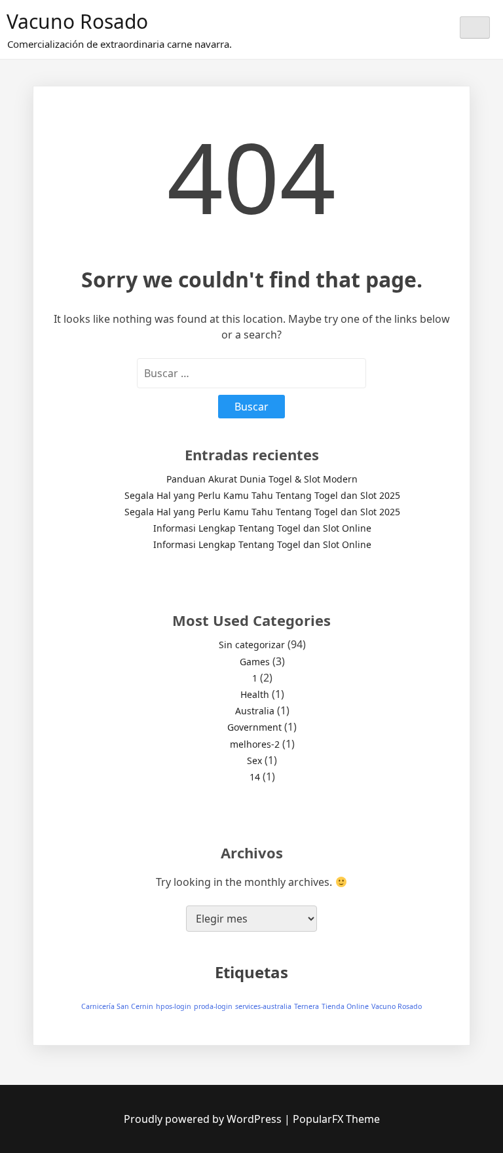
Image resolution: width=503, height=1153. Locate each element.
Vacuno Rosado (77, 21)
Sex (254, 760)
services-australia (263, 1006)
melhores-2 (255, 744)
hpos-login (173, 1006)
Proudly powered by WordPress (204, 1119)
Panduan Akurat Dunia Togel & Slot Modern (262, 479)
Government (254, 727)
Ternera (306, 1006)
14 (255, 777)
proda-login (213, 1006)
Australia (254, 711)
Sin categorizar (252, 644)
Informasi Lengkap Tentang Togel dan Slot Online (262, 528)
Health (254, 694)
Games (255, 661)
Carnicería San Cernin (117, 1006)
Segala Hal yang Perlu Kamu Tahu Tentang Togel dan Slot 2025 (262, 495)
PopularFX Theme (336, 1119)
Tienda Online (345, 1006)
